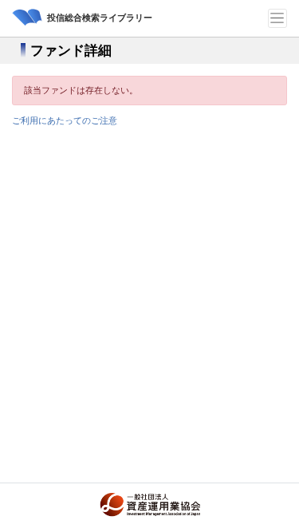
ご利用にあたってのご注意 (64, 120)
